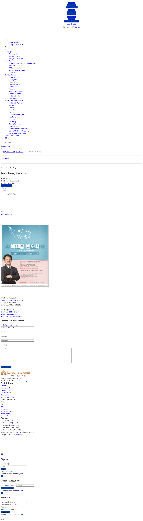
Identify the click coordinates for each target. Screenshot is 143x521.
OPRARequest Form (16, 68)
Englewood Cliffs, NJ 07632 (13, 151)
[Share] (3, 517)
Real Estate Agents (15, 103)
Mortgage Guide (14, 54)
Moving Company (15, 124)
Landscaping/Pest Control (18, 133)
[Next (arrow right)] (3, 519)
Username (4, 464)
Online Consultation (12, 136)
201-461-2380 (7, 185)
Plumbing (12, 119)
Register (73, 24)
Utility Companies (15, 91)
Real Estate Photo (15, 98)
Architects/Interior (15, 117)
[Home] (15, 376)
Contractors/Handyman (17, 114)
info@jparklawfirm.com (9, 314)
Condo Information (15, 77)
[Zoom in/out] (7, 517)
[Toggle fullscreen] (5, 517)
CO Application (14, 65)
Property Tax (13, 82)
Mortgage (8, 51)
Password (4, 466)
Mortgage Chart (14, 56)
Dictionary (12, 89)
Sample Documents (16, 93)
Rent (6, 49)
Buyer (7, 47)
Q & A (7, 138)
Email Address (6, 504)
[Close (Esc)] (1, 517)
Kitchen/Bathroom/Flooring (19, 131)
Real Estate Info (10, 75)
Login (68, 24)
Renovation (13, 86)
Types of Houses (14, 84)
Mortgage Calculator (16, 58)
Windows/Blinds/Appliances (19, 128)
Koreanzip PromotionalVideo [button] (71, 5)
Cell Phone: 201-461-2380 (10, 312)
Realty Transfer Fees (16, 44)
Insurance (12, 112)
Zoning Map (13, 72)
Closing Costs (13, 79)
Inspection (12, 110)
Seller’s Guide (14, 42)
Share (4, 190)
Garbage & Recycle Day (17, 70)
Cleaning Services (15, 126)
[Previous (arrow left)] (1, 519)
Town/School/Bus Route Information (22, 63)
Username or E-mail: (8, 485)
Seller (7, 40)
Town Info (8, 61)
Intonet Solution (16, 434)
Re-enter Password (7, 509)
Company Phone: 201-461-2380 (12, 300)
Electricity (12, 121)
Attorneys (12, 107)
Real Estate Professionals (14, 100)
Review (4, 188)
